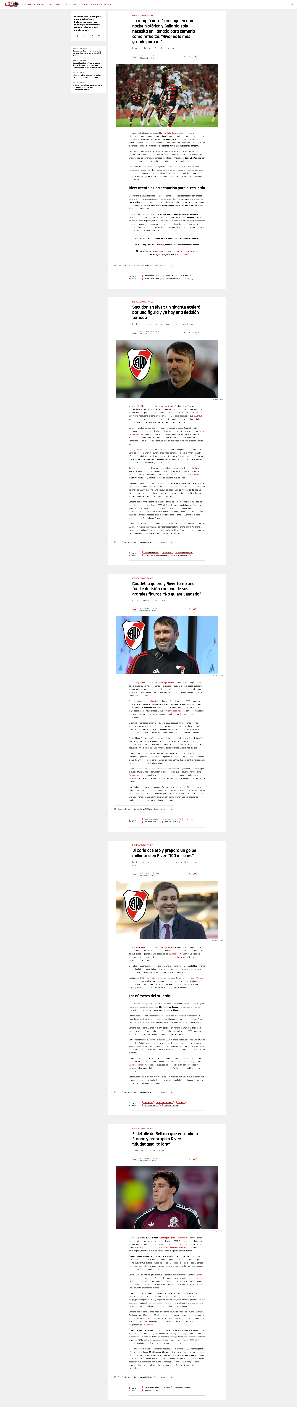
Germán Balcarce (185, 689)
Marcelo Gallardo (166, 133)
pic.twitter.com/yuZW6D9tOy (186, 251)
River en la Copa (44, 4)
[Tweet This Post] (190, 57)
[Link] (194, 57)
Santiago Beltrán (166, 406)
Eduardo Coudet (151, 552)
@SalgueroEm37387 (163, 251)
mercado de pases (197, 474)
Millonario (181, 1237)
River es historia (80, 4)
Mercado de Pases (62, 4)
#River (161, 244)
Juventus (198, 416)
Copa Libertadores (152, 276)
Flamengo (184, 276)
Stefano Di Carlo (157, 483)
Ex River (107, 4)
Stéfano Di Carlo (182, 555)
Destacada (170, 276)
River (134, 139)
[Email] (99, 36)
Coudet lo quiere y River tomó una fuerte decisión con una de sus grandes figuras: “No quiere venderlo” (88, 65)
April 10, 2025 (181, 254)
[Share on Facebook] (185, 57)
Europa (173, 412)
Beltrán (163, 431)
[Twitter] (84, 36)
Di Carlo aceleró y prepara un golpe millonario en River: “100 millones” (87, 76)
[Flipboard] (92, 36)
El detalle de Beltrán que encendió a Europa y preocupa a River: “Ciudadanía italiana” (87, 87)
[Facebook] (77, 36)
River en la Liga (28, 4)
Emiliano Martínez (136, 434)
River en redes (96, 4)
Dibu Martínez (147, 1324)
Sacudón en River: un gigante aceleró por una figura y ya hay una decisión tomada (87, 53)
